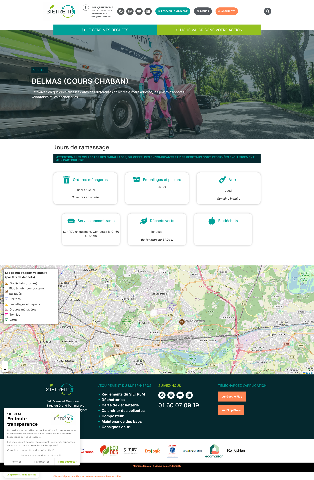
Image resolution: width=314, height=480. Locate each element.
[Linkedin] (148, 11)
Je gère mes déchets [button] (107, 30)
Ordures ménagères (22, 309)
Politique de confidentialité (167, 466)
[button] (267, 11)
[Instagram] (130, 11)
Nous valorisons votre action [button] (211, 30)
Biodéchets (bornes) (23, 283)
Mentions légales (142, 466)
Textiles (14, 314)
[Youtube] (139, 11)
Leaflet (309, 372)
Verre (13, 320)
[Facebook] (120, 11)
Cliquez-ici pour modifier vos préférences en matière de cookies (87, 476)
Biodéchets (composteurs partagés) (27, 291)
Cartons (15, 299)
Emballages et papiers (24, 304)
